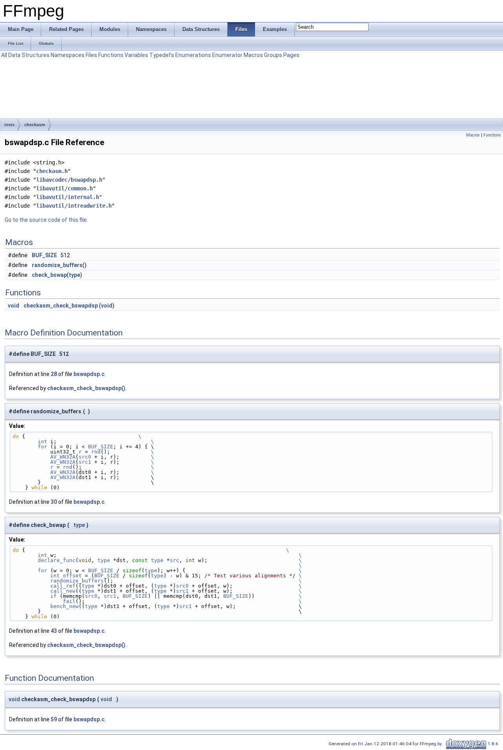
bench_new (46, 606)
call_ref (44, 586)
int (30, 441)
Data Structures (29, 55)
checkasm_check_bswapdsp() (86, 388)
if (35, 596)
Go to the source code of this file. (46, 220)
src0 (85, 457)
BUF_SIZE (44, 255)
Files (91, 55)
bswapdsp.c (89, 374)
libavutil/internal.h (67, 197)
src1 (85, 462)
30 (54, 502)
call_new (44, 591)
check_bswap (49, 275)
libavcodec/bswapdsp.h (69, 180)
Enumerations (193, 55)
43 (54, 631)
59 (54, 719)
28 (54, 374)
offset (72, 576)
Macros (253, 55)
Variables (136, 55)
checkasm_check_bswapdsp (61, 305)
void (13, 305)
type (74, 275)
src (174, 560)
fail (44, 601)
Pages (291, 55)
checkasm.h (52, 171)
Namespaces (67, 55)
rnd (96, 452)
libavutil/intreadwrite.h (74, 206)
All (4, 55)
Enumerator (227, 55)
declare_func (44, 560)
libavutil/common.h (64, 188)
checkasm (34, 124)
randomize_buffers (57, 265)
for (30, 447)
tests (9, 124)
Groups (273, 55)
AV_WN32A (44, 457)
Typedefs (161, 55)
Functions (110, 55)
